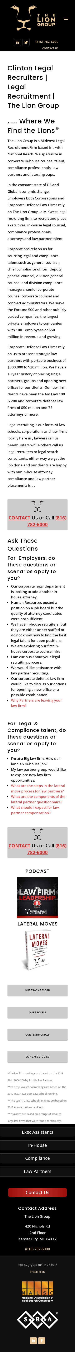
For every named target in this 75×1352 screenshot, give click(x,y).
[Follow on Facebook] (41, 1340)
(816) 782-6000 (47, 42)
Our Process (37, 1012)
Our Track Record (37, 990)
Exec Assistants (37, 1132)
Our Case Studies (37, 1057)
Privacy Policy (37, 1271)
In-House (37, 1145)
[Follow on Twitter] (26, 42)
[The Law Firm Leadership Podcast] (38, 897)
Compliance (37, 1158)
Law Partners (37, 1171)
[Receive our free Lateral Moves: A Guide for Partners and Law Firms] (38, 950)
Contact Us (50, 48)
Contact (19, 517)
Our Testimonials (37, 1034)
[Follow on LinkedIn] (17, 42)
